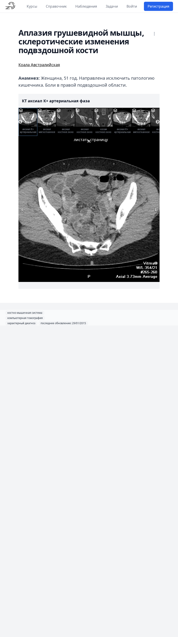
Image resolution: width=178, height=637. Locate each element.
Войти (132, 6)
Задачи (112, 6)
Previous (20, 122)
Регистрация (158, 6)
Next (157, 122)
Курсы (32, 6)
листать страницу (91, 139)
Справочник (56, 6)
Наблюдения (86, 6)
